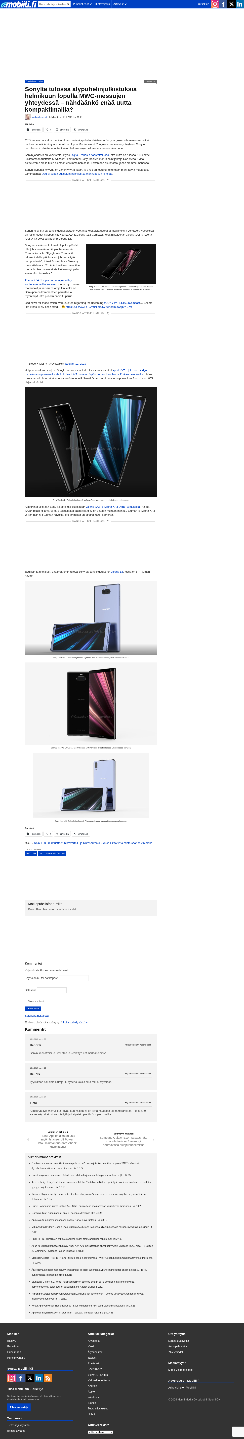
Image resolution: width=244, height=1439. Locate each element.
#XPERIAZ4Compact (127, 303)
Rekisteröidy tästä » (75, 1022)
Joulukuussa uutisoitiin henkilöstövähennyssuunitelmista (77, 173)
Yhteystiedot (175, 1352)
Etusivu (11, 1340)
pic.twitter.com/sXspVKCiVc (115, 306)
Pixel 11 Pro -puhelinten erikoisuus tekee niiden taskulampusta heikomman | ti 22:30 (77, 1238)
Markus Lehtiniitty (40, 117)
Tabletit (92, 1357)
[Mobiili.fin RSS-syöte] (48, 1378)
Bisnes (92, 1402)
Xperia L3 (117, 571)
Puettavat (93, 1363)
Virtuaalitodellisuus (99, 1380)
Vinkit (91, 1346)
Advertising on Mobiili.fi (182, 1387)
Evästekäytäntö (16, 1430)
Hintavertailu (102, 4)
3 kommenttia (150, 81)
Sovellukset (95, 1369)
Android (92, 1386)
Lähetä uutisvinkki (179, 1340)
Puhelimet (13, 1346)
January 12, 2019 (75, 363)
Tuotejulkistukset (98, 1408)
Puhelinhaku (14, 1352)
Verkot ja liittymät (98, 1374)
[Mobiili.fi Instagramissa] (215, 4)
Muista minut (35, 1001)
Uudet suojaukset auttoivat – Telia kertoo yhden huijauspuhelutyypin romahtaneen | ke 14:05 (81, 1175)
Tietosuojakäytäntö (18, 1425)
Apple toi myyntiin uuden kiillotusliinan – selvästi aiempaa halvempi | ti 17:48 (72, 1312)
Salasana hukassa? (37, 1015)
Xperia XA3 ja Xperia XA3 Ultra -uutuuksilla (113, 506)
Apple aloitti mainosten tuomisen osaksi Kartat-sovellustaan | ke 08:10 (69, 1220)
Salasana (30, 990)
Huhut (40, 81)
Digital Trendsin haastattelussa (90, 155)
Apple (91, 1391)
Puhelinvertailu (16, 1357)
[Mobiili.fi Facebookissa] (223, 4)
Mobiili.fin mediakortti (180, 1369)
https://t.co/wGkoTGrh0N (81, 306)
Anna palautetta (177, 1346)
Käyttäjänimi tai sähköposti (41, 978)
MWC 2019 (31, 853)
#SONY (108, 303)
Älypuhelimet (31, 81)
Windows (93, 1397)
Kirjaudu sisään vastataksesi (138, 1045)
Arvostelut (94, 1340)
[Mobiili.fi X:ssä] (231, 4)
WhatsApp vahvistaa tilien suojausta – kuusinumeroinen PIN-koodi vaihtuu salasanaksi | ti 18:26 (83, 1305)
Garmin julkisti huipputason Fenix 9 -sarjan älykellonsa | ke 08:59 (67, 1213)
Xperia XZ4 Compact (55, 853)
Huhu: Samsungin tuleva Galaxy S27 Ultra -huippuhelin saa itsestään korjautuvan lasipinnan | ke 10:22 (87, 1206)
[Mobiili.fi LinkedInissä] (240, 4)
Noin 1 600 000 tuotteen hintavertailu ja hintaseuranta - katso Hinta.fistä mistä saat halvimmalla (93, 843)
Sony (41, 853)
